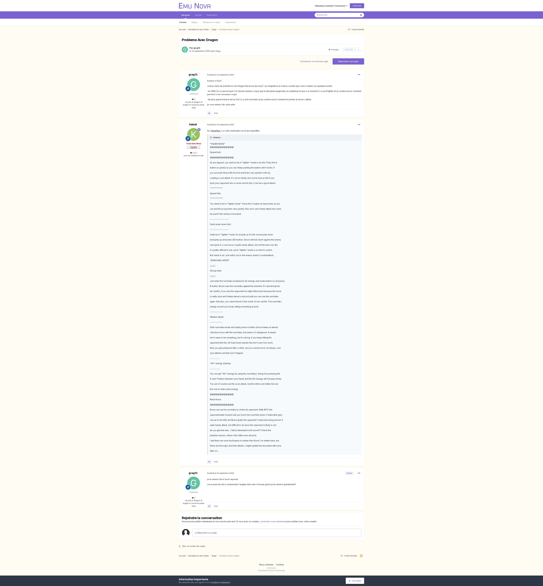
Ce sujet (350, 15)
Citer (216, 113)
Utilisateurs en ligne (211, 22)
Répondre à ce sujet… (207, 533)
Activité (198, 15)
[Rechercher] (361, 15)
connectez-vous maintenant (273, 521)
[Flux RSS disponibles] (361, 556)
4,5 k (194, 153)
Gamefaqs (215, 130)
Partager (334, 49)
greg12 (196, 48)
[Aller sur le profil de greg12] (185, 49)
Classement (230, 22)
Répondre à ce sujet (348, 61)
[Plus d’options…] (359, 74)
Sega (218, 51)
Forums (183, 22)
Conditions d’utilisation (220, 582)
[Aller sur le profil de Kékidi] (193, 134)
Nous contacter (266, 564)
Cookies (280, 564)
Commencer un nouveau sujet (314, 61)
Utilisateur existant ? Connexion (330, 6)
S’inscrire (357, 6)
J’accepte (356, 580)
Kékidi (193, 124)
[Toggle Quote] (211, 137)
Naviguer (185, 15)
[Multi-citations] (209, 113)
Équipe (195, 22)
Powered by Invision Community (271, 570)
